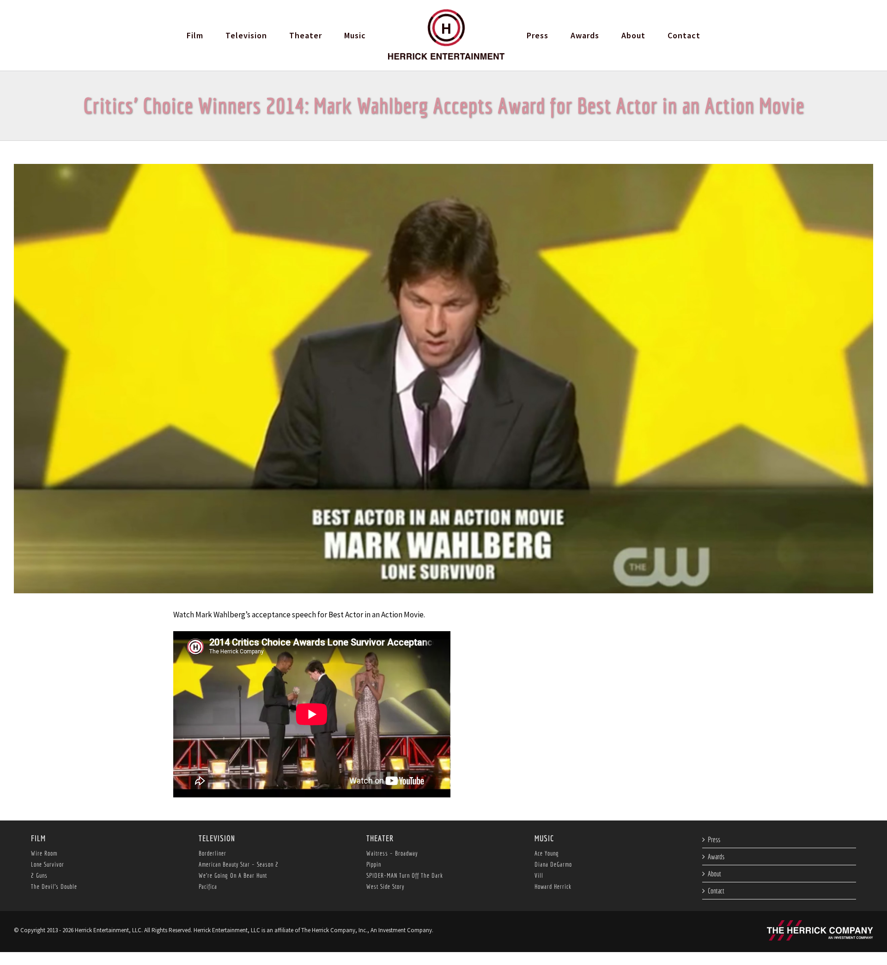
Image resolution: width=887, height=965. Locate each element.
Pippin (373, 864)
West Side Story (385, 886)
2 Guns (39, 875)
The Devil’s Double (54, 886)
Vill (539, 875)
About (714, 873)
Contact (716, 891)
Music (544, 838)
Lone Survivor (47, 864)
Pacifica (208, 886)
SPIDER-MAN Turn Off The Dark (404, 875)
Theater (380, 838)
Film (38, 838)
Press (714, 839)
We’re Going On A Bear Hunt (233, 875)
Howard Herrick (553, 886)
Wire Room (44, 853)
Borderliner (212, 853)
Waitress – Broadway (392, 853)
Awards (716, 856)
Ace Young (547, 853)
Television (217, 838)
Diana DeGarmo (553, 864)
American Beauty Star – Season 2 (239, 864)
